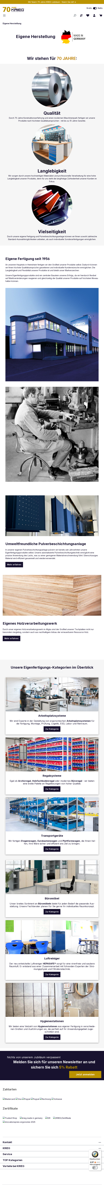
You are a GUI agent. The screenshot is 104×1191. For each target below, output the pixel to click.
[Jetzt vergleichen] (81, 15)
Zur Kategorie (52, 729)
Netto (100, 8)
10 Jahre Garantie (77, 121)
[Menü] (5, 15)
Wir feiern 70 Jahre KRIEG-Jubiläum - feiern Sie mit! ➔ (52, 2)
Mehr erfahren (14, 564)
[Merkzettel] (87, 15)
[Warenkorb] (101, 15)
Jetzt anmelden (85, 1074)
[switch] (95, 8)
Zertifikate (10, 1108)
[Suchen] (75, 15)
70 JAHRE (66, 58)
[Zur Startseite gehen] (30, 9)
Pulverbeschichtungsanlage (52, 236)
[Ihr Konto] (94, 15)
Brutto (89, 8)
